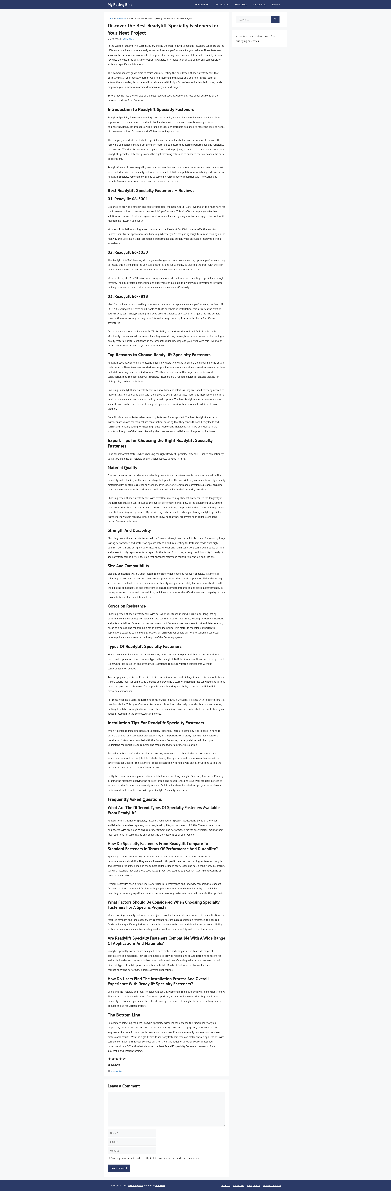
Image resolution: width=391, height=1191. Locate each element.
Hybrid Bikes (241, 4)
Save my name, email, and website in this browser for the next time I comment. (155, 1158)
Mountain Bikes (201, 4)
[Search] (275, 19)
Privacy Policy (253, 1185)
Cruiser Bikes (259, 4)
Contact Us (238, 1185)
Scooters (276, 4)
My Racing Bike (120, 4)
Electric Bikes (222, 4)
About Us (225, 1185)
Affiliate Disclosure (272, 1185)
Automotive (120, 18)
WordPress (160, 1185)
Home (110, 18)
